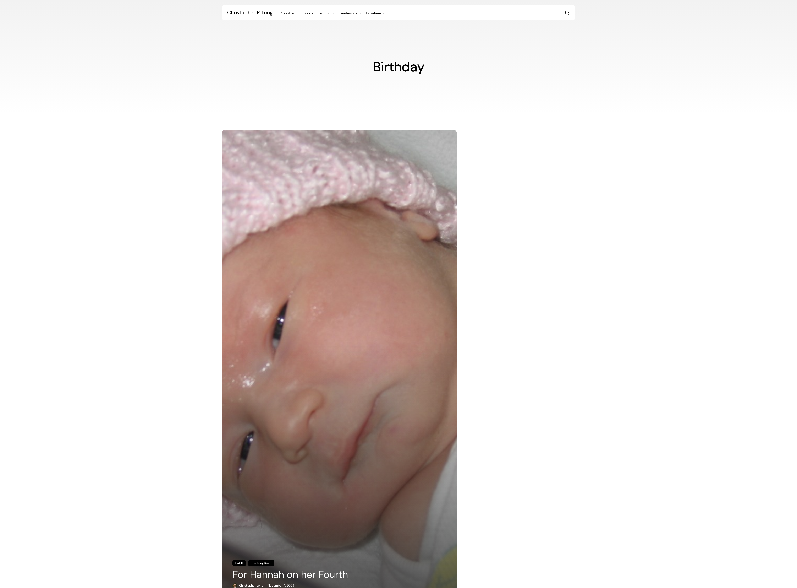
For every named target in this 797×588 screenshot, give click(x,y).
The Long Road (261, 563)
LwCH (239, 563)
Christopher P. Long (250, 12)
